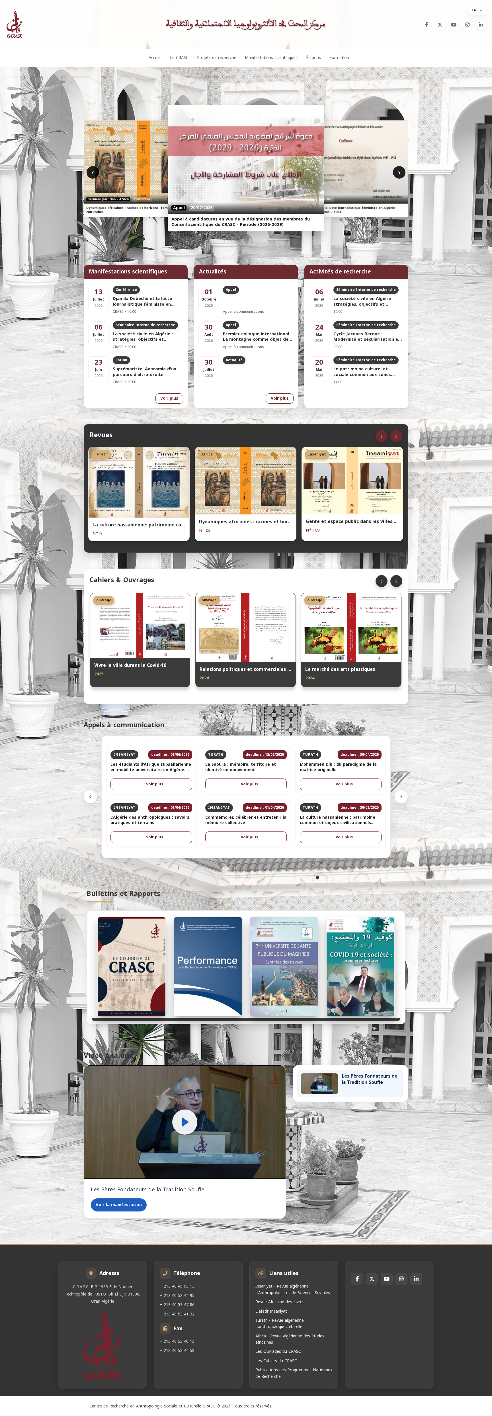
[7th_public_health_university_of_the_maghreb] (284, 966)
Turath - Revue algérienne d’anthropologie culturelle (279, 1324)
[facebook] (426, 24)
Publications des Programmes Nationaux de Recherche (293, 1373)
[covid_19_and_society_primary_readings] (360, 966)
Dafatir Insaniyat (271, 1311)
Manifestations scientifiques (271, 58)
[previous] (90, 796)
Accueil (155, 58)
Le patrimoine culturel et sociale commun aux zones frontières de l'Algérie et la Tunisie (362, 371)
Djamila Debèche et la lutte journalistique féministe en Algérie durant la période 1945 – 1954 (148, 301)
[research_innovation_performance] (208, 966)
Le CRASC (179, 58)
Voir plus (169, 398)
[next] (401, 796)
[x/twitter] (439, 24)
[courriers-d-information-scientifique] (131, 966)
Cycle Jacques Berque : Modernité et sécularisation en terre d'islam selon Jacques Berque (367, 336)
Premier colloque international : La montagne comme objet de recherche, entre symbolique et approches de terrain (257, 336)
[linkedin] (480, 24)
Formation (339, 58)
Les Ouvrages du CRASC (278, 1351)
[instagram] (467, 24)
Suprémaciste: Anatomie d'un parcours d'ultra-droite (144, 371)
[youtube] (453, 24)
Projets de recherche (216, 58)
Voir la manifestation (119, 1205)
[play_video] (184, 1122)
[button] (185, 1122)
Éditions (313, 58)
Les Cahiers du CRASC (276, 1361)
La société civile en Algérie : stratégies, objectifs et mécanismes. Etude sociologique (148, 336)
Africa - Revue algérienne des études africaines (289, 1339)
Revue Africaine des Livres (279, 1302)
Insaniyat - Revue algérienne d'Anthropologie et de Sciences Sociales (292, 1289)
